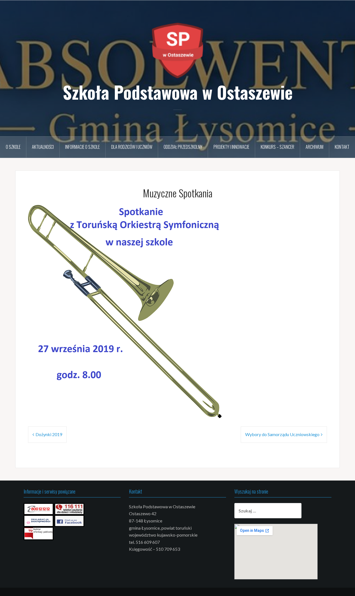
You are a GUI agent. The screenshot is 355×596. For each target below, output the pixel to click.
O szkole (13, 147)
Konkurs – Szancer (277, 147)
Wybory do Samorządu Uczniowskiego (282, 434)
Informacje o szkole (82, 147)
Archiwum (314, 147)
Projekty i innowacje (231, 147)
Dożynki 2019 (49, 434)
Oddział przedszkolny (183, 147)
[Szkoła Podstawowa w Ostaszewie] (177, 49)
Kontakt (342, 147)
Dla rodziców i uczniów (131, 147)
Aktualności (43, 147)
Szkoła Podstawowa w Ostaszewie (178, 92)
